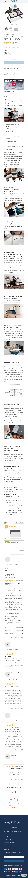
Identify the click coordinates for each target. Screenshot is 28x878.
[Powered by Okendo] (7, 523)
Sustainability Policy (10, 846)
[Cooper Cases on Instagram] (15, 822)
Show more (13, 784)
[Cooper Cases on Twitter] (5, 822)
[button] (10, 43)
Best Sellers (8, 839)
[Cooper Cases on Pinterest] (12, 822)
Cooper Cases (11, 865)
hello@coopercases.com (15, 834)
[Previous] (11, 24)
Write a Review (19, 522)
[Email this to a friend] (16, 74)
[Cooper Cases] (14, 1)
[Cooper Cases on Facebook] (8, 822)
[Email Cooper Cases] (18, 822)
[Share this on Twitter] (8, 74)
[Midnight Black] (14, 13)
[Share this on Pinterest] (14, 74)
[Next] (16, 24)
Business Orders (9, 842)
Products (7, 836)
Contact (6, 849)
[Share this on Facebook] (11, 74)
